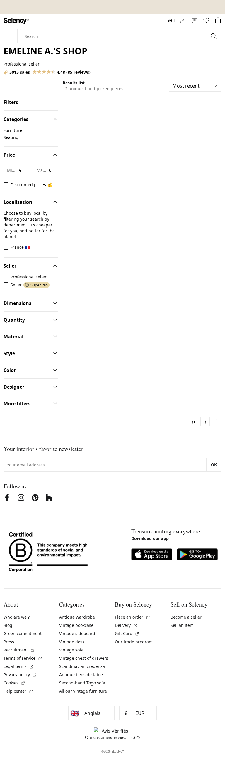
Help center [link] (18, 691)
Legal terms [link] (19, 666)
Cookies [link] (14, 683)
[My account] (182, 20)
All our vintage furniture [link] (83, 691)
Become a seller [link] (186, 617)
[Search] (214, 36)
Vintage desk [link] (71, 641)
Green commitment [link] (23, 633)
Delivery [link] (126, 625)
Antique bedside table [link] (81, 674)
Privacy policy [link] (20, 674)
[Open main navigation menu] (11, 36)
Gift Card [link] (127, 633)
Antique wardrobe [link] (77, 617)
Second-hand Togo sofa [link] (82, 683)
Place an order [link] (132, 617)
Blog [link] (8, 625)
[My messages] (194, 20)
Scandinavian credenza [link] (82, 666)
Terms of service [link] (23, 658)
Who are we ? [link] (17, 617)
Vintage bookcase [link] (76, 625)
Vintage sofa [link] (71, 650)
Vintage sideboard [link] (77, 633)
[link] (16, 21)
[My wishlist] (206, 20)
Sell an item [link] (182, 625)
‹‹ (193, 421)
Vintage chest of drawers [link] (83, 658)
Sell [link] (171, 20)
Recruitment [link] (19, 650)
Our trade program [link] (134, 641)
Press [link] (9, 641)
